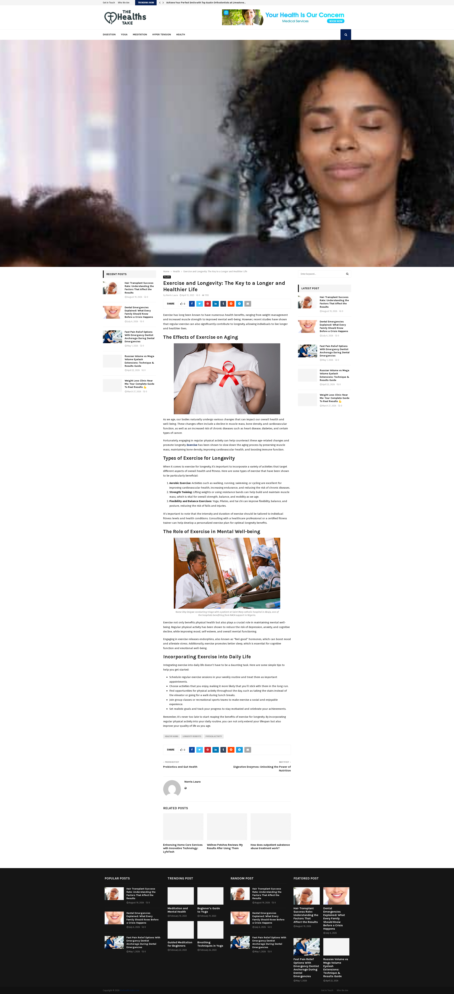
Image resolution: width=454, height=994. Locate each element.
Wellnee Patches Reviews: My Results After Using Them (225, 846)
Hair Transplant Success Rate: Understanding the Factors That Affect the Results (139, 287)
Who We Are (123, 2)
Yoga (124, 34)
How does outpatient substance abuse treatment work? (270, 846)
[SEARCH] (347, 274)
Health (180, 34)
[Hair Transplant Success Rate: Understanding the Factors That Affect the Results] (112, 287)
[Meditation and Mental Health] (181, 896)
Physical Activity (214, 736)
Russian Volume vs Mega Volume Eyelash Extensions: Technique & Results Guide (139, 361)
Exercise (192, 445)
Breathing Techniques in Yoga (210, 944)
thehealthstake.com (129, 990)
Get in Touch (109, 2)
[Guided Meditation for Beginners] (181, 929)
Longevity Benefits (192, 736)
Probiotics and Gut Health (180, 766)
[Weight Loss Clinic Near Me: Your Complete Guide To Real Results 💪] (112, 385)
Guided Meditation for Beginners (180, 944)
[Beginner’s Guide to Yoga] (210, 896)
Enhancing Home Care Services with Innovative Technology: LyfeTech (183, 848)
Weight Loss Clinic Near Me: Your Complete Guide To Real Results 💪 (139, 384)
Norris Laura (172, 295)
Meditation (140, 34)
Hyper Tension (161, 34)
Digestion (109, 34)
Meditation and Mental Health (178, 910)
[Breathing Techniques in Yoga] (210, 929)
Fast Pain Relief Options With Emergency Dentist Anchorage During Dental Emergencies (139, 336)
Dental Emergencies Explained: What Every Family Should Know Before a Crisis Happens (139, 312)
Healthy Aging (171, 736)
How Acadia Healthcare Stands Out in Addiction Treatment (198, 2)
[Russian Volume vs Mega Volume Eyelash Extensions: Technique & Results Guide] (112, 361)
